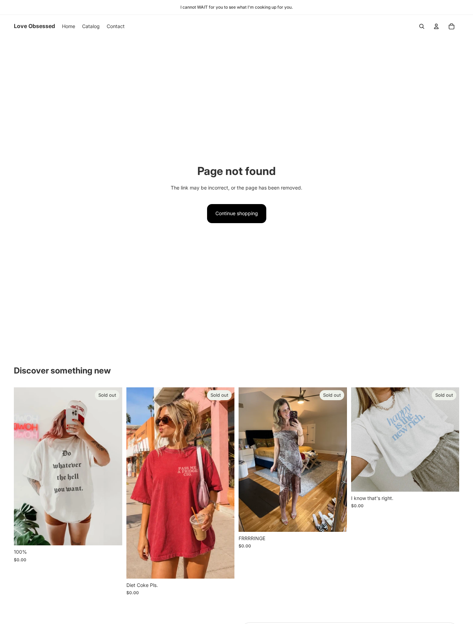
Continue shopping (236, 213)
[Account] (436, 26)
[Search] (421, 26)
